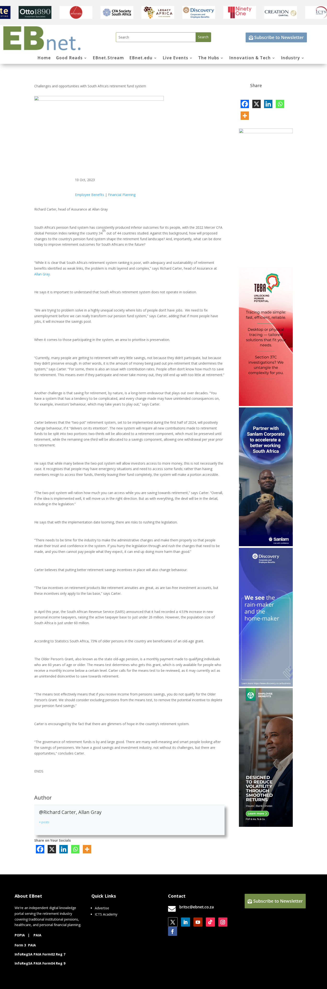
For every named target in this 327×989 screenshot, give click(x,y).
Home (44, 58)
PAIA (37, 935)
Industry (290, 58)
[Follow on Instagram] (222, 922)
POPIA (20, 935)
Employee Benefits (89, 194)
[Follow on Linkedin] (185, 922)
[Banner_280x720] (266, 825)
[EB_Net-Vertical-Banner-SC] (266, 545)
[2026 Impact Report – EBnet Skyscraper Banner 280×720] (266, 132)
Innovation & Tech (250, 58)
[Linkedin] (63, 849)
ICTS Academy (106, 914)
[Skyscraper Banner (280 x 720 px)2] (266, 404)
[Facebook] (40, 849)
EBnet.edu (140, 58)
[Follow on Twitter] (173, 922)
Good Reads (69, 58)
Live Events (175, 58)
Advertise (102, 908)
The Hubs (208, 58)
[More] (87, 849)
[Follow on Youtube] (198, 922)
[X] (51, 849)
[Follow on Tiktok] (210, 922)
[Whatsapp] (75, 849)
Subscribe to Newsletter (279, 37)
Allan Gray (42, 274)
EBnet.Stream (108, 58)
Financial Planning (121, 194)
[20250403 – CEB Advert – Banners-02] (266, 685)
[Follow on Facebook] (172, 931)
